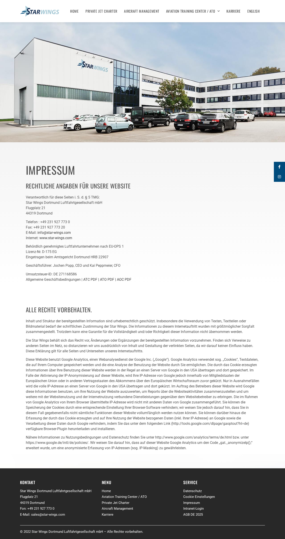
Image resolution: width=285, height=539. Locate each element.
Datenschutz (192, 491)
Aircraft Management (141, 11)
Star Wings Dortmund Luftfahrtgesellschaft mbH (56, 491)
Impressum (191, 503)
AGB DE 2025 (193, 515)
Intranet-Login (193, 509)
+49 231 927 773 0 (40, 509)
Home (74, 11)
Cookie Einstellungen (199, 497)
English (253, 11)
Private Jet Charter (101, 11)
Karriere (233, 11)
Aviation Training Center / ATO (190, 11)
